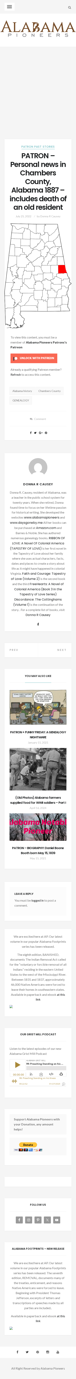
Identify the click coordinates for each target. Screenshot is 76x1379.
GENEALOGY (20, 400)
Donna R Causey (50, 216)
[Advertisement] (38, 86)
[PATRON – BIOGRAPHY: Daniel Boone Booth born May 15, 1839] (38, 827)
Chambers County (49, 391)
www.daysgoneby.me (26, 522)
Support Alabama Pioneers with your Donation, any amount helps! (37, 1124)
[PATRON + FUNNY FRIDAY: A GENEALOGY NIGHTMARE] (38, 707)
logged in (37, 900)
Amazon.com (46, 528)
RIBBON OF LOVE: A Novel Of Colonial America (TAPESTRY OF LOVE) (37, 543)
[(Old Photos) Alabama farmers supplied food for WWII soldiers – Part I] (38, 769)
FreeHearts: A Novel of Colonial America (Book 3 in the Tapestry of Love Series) (39, 589)
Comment (40, 418)
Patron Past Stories (38, 147)
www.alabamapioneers (41, 517)
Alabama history (22, 391)
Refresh (16, 374)
